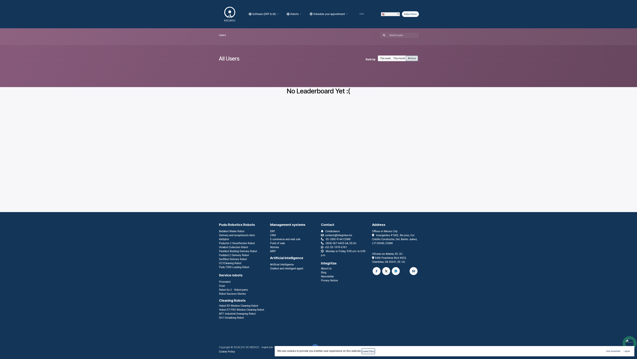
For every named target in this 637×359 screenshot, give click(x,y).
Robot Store (410, 14)
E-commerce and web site (285, 239)
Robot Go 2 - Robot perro (233, 289)
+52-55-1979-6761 (336, 247)
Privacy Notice (329, 280)
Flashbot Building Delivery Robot (238, 251)
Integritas (329, 263)
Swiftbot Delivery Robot (233, 259)
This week (385, 58)
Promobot (225, 281)
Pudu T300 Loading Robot (234, 267)
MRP (273, 251)
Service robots (231, 275)
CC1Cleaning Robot (230, 263)
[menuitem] (264, 14)
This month (399, 58)
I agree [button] (627, 351)
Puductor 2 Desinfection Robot (237, 243)
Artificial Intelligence (286, 258)
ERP (272, 231)
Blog (323, 272)
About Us (326, 268)
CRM (273, 235)
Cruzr (222, 285)
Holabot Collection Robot (233, 247)
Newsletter (327, 276)
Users (222, 35)
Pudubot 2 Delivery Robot (234, 255)
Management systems (287, 225)
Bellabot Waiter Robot (231, 231)
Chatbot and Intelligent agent (286, 268)
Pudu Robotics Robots (237, 225)
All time (412, 58)
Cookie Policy (227, 351)
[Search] (383, 35)
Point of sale (277, 243)
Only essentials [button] (613, 351)
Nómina (274, 247)
